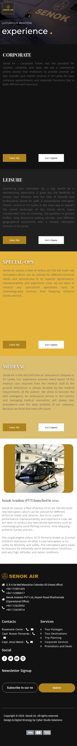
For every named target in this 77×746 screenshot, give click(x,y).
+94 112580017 (15, 593)
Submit (57, 687)
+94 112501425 (15, 588)
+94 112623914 (15, 609)
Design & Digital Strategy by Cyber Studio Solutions (33, 720)
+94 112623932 (15, 605)
